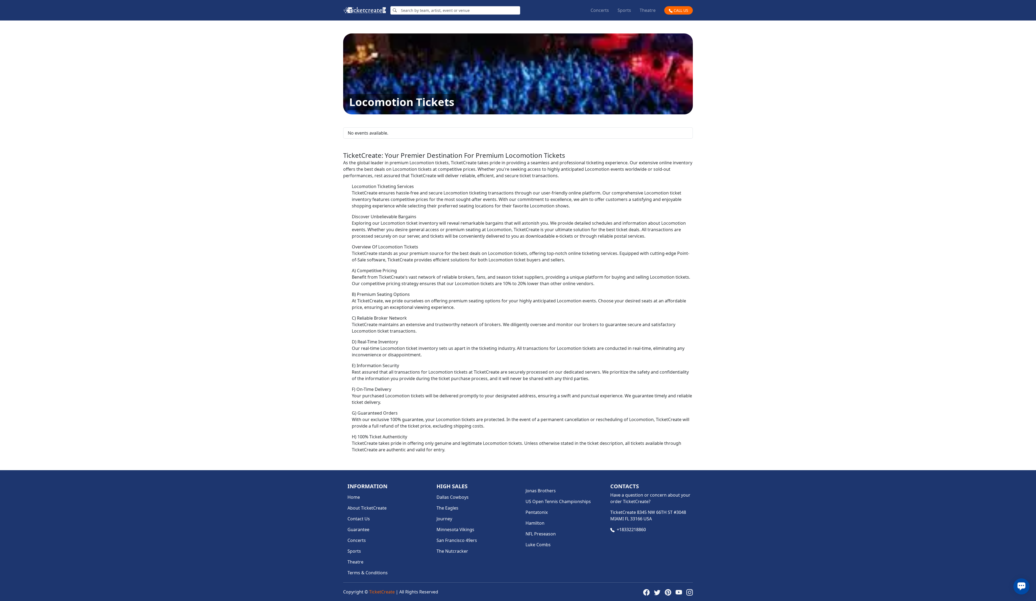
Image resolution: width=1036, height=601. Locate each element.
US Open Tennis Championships (558, 501)
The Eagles (447, 508)
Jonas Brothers (541, 491)
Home (353, 497)
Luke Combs (538, 545)
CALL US (680, 10)
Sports (624, 10)
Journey (444, 519)
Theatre (648, 10)
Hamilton (535, 523)
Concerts (600, 10)
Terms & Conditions (367, 573)
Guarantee (358, 529)
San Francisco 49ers (457, 540)
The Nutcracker (452, 551)
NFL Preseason (541, 534)
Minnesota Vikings (455, 529)
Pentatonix (537, 512)
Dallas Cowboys (453, 497)
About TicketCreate (367, 508)
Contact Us (358, 519)
